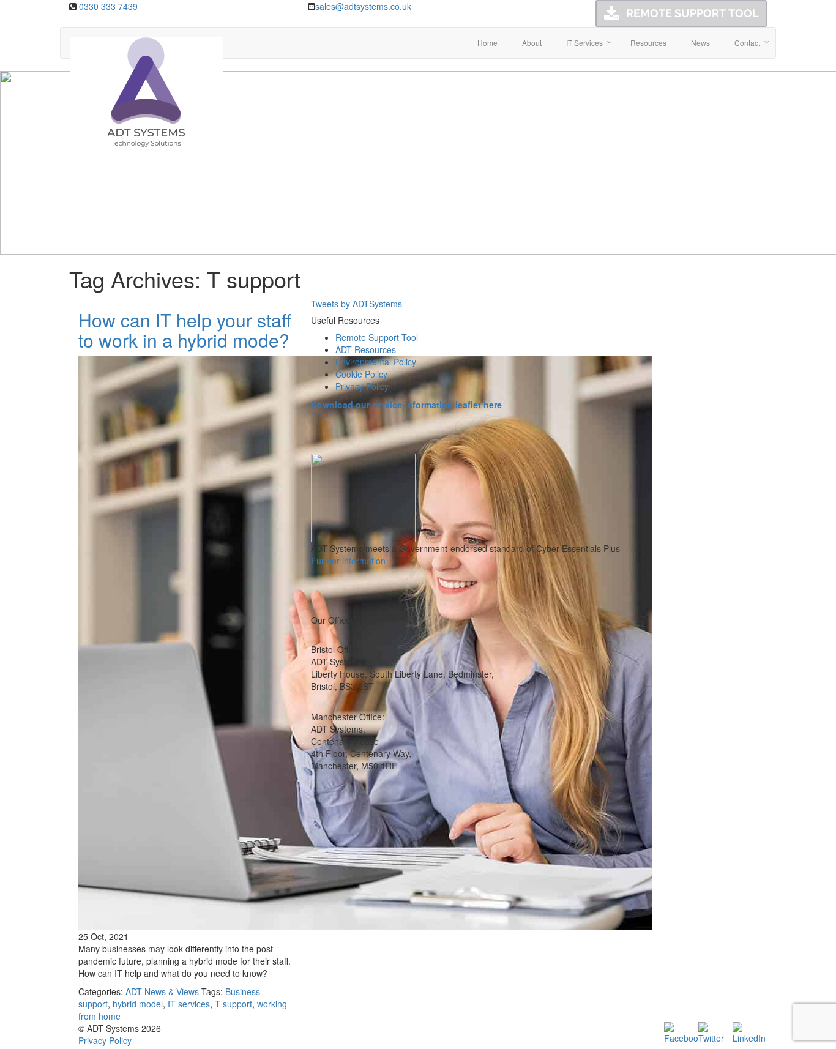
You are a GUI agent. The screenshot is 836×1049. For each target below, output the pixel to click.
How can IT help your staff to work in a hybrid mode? (184, 330)
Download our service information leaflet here (406, 404)
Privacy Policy (362, 386)
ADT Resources (365, 349)
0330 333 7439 (108, 6)
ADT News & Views (162, 991)
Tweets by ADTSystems (356, 303)
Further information (348, 560)
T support (233, 1004)
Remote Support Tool (376, 337)
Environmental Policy (375, 362)
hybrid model (138, 1004)
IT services (189, 1004)
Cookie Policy (361, 374)
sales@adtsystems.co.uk (363, 6)
